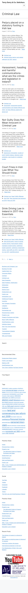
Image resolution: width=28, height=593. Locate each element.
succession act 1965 (12, 431)
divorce (17, 400)
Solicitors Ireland (6, 324)
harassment (7, 105)
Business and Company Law (10, 266)
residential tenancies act (19, 427)
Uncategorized (6, 333)
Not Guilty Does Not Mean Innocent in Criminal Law (13, 122)
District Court (5, 289)
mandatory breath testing (9, 245)
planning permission (12, 425)
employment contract (12, 404)
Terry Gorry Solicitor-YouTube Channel (12, 367)
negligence (6, 419)
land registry (14, 416)
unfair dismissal (9, 433)
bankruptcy (5, 388)
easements (11, 402)
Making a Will (5, 363)
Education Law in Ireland (8, 469)
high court (10, 406)
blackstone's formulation (10, 153)
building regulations (13, 388)
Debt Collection (10, 396)
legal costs (19, 416)
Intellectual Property (7, 299)
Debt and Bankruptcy (8, 460)
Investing (4, 301)
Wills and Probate (7, 336)
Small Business (6, 458)
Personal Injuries (17, 419)
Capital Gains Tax (7, 271)
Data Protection (6, 280)
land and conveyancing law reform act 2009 (14, 413)
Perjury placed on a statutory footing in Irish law (13, 25)
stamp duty (15, 429)
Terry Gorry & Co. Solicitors (13, 2)
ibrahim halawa (10, 155)
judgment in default (19, 406)
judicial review (17, 408)
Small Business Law (7, 365)
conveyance (12, 394)
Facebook (4, 487)
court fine (6, 198)
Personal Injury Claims (8, 312)
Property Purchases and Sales (10, 317)
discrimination (17, 397)
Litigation (4, 305)
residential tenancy (7, 429)
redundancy (12, 427)
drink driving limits (9, 241)
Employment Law (6, 292)
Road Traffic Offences (18, 196)
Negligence (5, 308)
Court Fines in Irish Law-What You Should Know (12, 170)
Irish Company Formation (9, 303)
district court (8, 400)
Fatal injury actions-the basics (10, 543)
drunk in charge (18, 241)
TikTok (4, 491)
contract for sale (18, 392)
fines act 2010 (11, 200)
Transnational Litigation (8, 331)
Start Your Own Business (9, 326)
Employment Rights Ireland (9, 358)
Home (3, 444)
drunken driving (6, 243)
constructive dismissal (10, 392)
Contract (4, 275)
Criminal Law (7, 55)
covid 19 (18, 394)
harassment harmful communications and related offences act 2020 (13, 107)
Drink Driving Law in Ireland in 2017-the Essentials (13, 211)
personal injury (6, 422)
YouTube (4, 480)
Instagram (4, 484)
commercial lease (11, 390)
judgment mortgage (7, 408)
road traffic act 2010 (12, 250)
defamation (18, 396)
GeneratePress (14, 577)
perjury (15, 59)
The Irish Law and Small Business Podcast (13, 494)
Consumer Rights (6, 273)
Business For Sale (7, 268)
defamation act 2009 (8, 397)
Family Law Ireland (7, 360)
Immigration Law (6, 296)
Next (11, 259)
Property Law (5, 315)
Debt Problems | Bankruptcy (9, 282)
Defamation (5, 285)
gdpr (6, 406)
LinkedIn (4, 489)
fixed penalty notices (17, 243)
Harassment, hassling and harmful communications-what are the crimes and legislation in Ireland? (14, 74)
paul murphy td (12, 157)
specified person (14, 252)
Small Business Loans (8, 322)
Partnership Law (6, 310)
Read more (23, 99)
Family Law (5, 294)
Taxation (4, 329)
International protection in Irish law (11, 545)
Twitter (4, 482)
